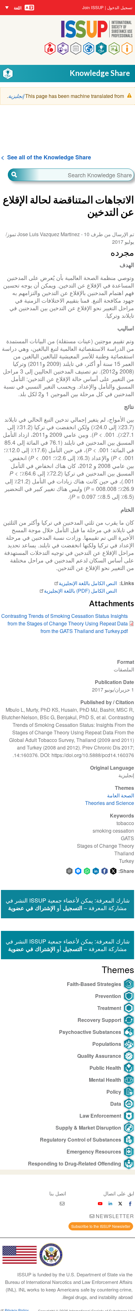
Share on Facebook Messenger (78, 871)
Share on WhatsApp (87, 871)
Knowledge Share (100, 72)
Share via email (69, 871)
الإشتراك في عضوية (31, 908)
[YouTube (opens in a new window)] (100, 1203)
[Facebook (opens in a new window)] (130, 1203)
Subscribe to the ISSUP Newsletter (100, 1226)
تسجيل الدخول (119, 7)
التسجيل (72, 908)
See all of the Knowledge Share (49, 157)
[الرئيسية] (96, 35)
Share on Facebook (104, 871)
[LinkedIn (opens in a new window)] (110, 1203)
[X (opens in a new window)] (120, 1203)
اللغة (18, 8)
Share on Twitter (113, 871)
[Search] (23, 174)
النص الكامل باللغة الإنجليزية (88, 583)
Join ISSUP (93, 7)
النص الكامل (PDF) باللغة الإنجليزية (80, 590)
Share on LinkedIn (96, 871)
